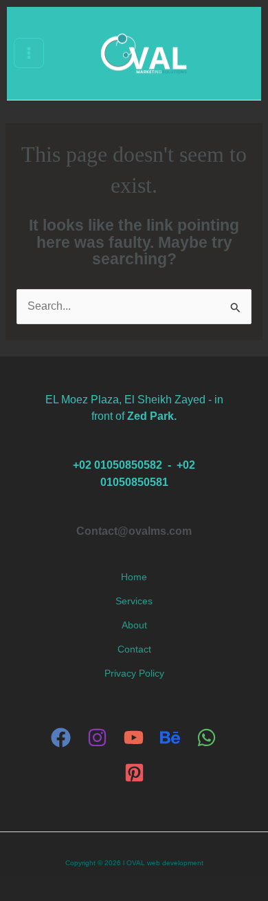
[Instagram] (97, 737)
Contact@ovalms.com (134, 530)
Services (134, 601)
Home (134, 577)
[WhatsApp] (206, 737)
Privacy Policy (134, 673)
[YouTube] (133, 737)
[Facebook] (60, 737)
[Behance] (170, 737)
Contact (134, 649)
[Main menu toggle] (29, 53)
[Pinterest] (134, 772)
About (134, 625)
